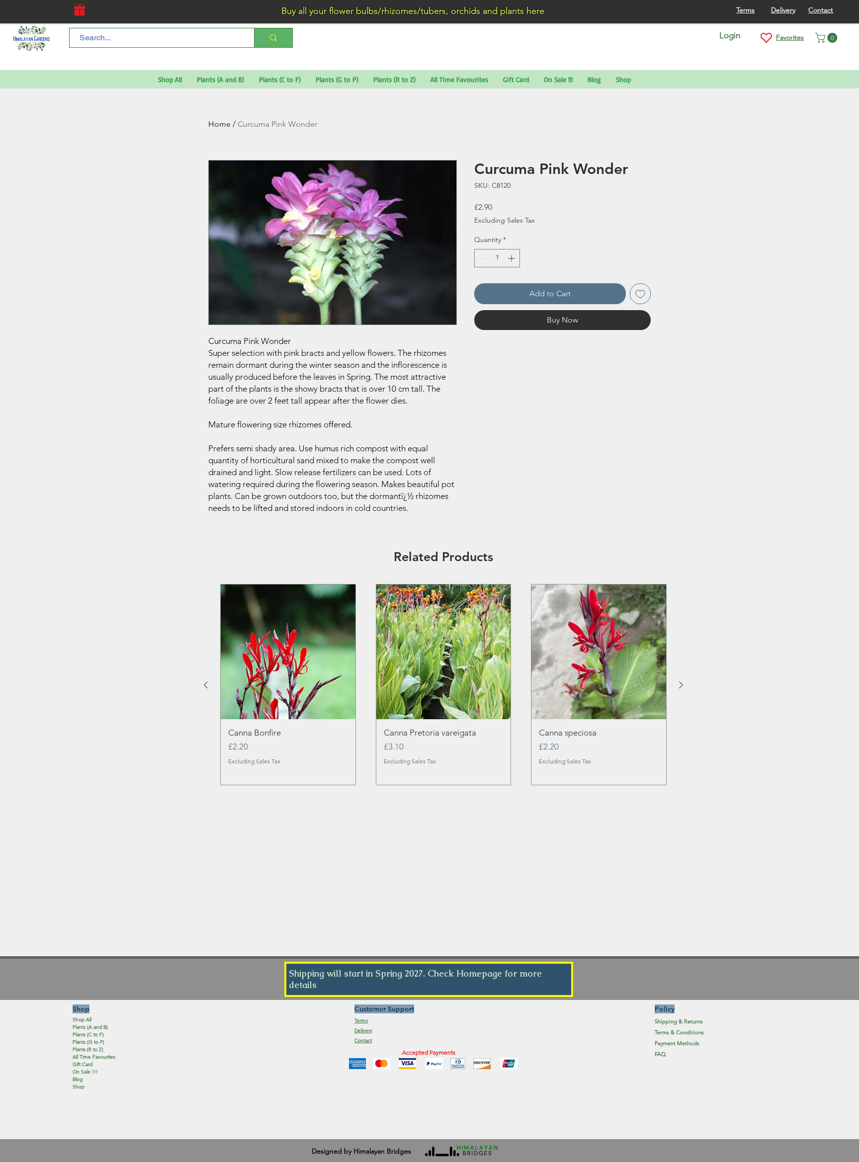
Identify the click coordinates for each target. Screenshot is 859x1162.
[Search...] (273, 37)
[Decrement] (482, 258)
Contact (363, 1040)
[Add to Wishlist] (640, 293)
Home (219, 124)
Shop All (82, 1019)
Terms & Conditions (679, 1032)
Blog (78, 1079)
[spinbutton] (497, 258)
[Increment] (512, 258)
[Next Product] (681, 685)
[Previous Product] (206, 685)
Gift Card (82, 1064)
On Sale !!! (85, 1072)
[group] (443, 684)
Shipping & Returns (679, 1021)
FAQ (660, 1054)
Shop (79, 1086)
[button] (827, 38)
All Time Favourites (94, 1057)
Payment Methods (678, 1043)
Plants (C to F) (88, 1034)
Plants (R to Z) (88, 1049)
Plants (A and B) (90, 1027)
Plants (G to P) (88, 1042)
